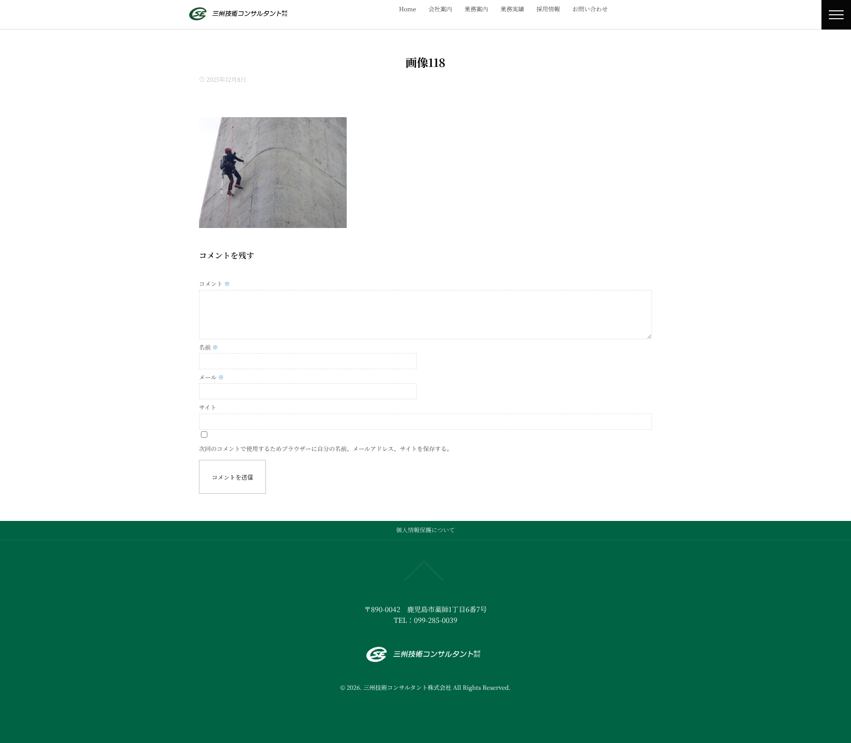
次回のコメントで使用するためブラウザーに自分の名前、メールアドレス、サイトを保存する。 (326, 449)
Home (407, 9)
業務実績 (512, 9)
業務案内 (476, 9)
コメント (214, 284)
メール (211, 377)
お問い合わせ (590, 9)
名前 (208, 347)
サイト (207, 407)
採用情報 (548, 9)
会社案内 (440, 9)
